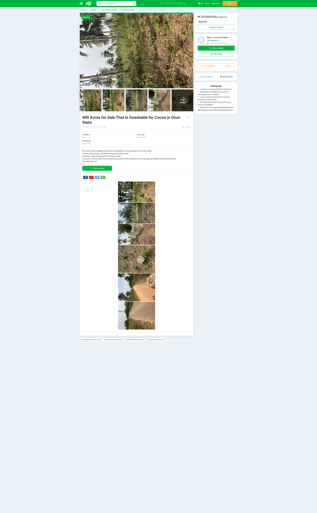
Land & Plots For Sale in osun (91, 340)
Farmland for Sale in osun (135, 340)
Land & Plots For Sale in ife (113, 340)
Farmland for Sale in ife (155, 340)
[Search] (133, 3)
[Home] (89, 3)
